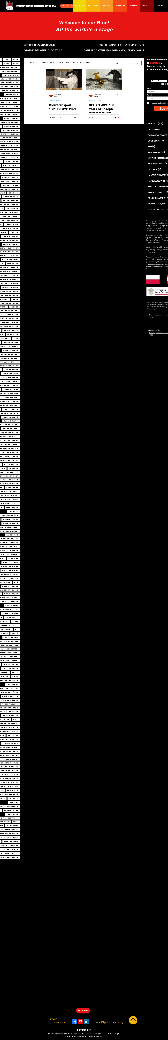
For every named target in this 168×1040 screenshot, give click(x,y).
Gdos (15, 299)
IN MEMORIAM (55, 101)
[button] (117, 63)
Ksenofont (12, 488)
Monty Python (10, 562)
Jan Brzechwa (10, 374)
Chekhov (13, 193)
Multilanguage (10, 570)
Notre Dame (11, 606)
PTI (16, 629)
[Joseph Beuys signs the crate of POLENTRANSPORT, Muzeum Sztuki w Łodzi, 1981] (64, 79)
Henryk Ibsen (11, 330)
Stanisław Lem (10, 743)
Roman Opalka (10, 716)
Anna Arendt (11, 126)
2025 (6, 63)
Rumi (15, 720)
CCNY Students (10, 177)
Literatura (12, 507)
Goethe (14, 307)
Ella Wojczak (10, 244)
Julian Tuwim (11, 421)
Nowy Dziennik (10, 613)
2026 (15, 63)
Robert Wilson (10, 704)
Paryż (15, 633)
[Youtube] (80, 1021)
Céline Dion (12, 224)
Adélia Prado (11, 75)
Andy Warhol (11, 118)
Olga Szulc (12, 617)
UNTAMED (13, 798)
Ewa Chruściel (10, 260)
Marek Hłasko (10, 523)
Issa (16, 338)
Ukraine (14, 802)
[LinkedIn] (86, 1021)
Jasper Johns (10, 389)
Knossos (13, 468)
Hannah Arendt (10, 323)
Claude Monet (10, 201)
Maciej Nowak (10, 519)
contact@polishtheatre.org (108, 1022)
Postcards (12, 684)
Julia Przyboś (10, 417)
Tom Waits (12, 790)
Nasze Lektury (10, 586)
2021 (7, 59)
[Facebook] (74, 1021)
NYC (16, 582)
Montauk (13, 558)
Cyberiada (12, 209)
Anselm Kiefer (10, 130)
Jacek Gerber (10, 350)
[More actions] (78, 95)
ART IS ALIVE (48, 63)
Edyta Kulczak (10, 236)
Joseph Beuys (11, 409)
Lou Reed (13, 511)
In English (12, 334)
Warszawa (12, 826)
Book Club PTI (10, 165)
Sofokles (13, 735)
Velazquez (12, 814)
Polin (15, 676)
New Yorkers (11, 594)
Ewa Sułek (12, 264)
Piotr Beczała (10, 669)
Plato (15, 672)
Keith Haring (11, 464)
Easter (14, 232)
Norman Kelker (10, 602)
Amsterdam (12, 95)
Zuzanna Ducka (9, 849)
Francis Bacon (10, 287)
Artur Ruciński (10, 138)
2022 (15, 59)
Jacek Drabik (11, 342)
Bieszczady (12, 161)
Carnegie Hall (10, 185)
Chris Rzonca (10, 197)
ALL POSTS (31, 63)
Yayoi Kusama (11, 841)
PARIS (15, 621)
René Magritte (10, 696)
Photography (11, 665)
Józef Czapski (10, 429)
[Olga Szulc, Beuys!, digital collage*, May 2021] (104, 79)
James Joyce (11, 370)
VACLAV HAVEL (11, 810)
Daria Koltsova (9, 228)
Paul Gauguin (11, 637)
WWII (15, 822)
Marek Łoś (12, 535)
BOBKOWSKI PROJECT (70, 63)
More (88, 63)
